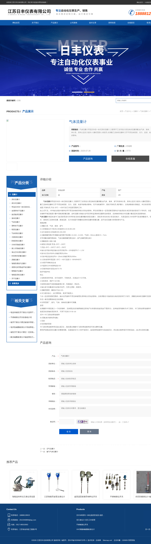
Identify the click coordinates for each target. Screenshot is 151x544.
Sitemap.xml (107, 540)
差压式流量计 (16, 203)
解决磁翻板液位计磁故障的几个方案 (23, 337)
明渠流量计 (16, 229)
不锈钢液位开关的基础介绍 (21, 317)
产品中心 (128, 111)
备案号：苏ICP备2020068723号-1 (74, 540)
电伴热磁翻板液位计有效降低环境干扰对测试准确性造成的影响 (23, 327)
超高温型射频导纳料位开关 (76, 497)
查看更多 (15, 283)
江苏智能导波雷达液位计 (45, 497)
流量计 (135, 111)
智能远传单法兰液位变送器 (14, 497)
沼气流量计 (51, 449)
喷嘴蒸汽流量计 (17, 271)
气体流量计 (144, 111)
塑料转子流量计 (17, 226)
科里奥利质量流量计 (19, 256)
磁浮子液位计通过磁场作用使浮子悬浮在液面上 (23, 322)
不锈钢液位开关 (107, 497)
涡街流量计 (16, 199)
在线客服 (130, 158)
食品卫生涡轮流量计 (19, 252)
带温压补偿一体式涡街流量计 (22, 207)
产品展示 (54, 23)
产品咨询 (88, 158)
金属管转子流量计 (18, 211)
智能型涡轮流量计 (18, 275)
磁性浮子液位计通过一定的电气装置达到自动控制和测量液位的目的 (23, 332)
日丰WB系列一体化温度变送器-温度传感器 (91, 515)
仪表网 (98, 540)
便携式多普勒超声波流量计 (21, 267)
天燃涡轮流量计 (17, 237)
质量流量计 (16, 260)
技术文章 (92, 23)
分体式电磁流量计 (18, 245)
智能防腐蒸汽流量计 (19, 263)
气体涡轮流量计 (17, 233)
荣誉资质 (111, 23)
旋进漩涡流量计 (17, 214)
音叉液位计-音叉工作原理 (85, 520)
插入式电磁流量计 (18, 248)
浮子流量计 (16, 278)
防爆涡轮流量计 (17, 241)
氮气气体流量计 (52, 452)
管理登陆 (131, 540)
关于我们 (35, 23)
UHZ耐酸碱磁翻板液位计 (85, 529)
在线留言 (131, 23)
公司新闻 (73, 23)
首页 (121, 111)
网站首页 (140, 2)
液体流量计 (16, 218)
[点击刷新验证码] (82, 422)
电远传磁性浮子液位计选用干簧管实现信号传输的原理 (23, 312)
